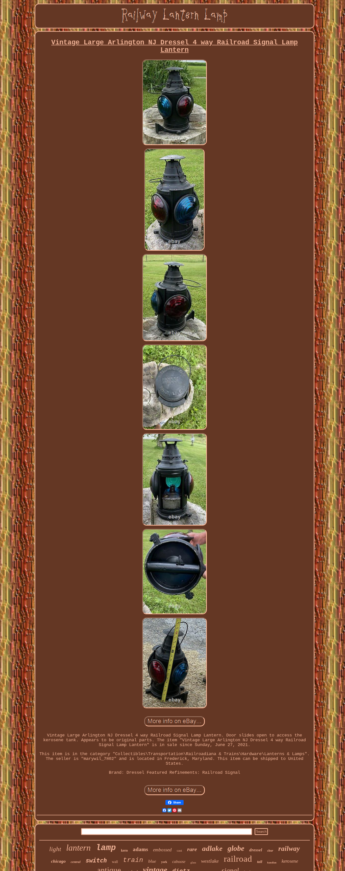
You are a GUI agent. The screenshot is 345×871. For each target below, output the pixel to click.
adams (140, 849)
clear (270, 850)
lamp (106, 848)
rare (192, 849)
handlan (272, 862)
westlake (210, 861)
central (76, 862)
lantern (78, 847)
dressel (255, 850)
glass (193, 862)
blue (152, 861)
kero (124, 850)
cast (179, 850)
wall (115, 862)
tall (259, 862)
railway (289, 848)
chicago (58, 861)
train (133, 860)
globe (236, 848)
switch (96, 860)
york (164, 862)
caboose (178, 861)
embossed (162, 849)
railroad (238, 859)
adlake (212, 848)
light (55, 849)
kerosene (290, 861)
